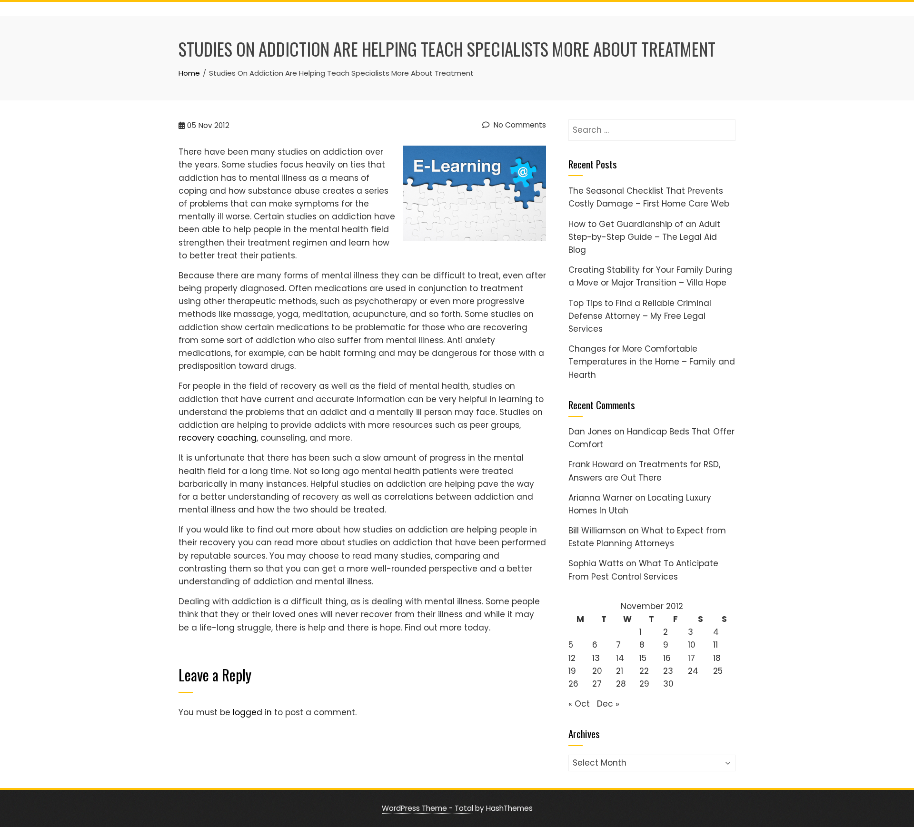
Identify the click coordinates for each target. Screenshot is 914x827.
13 (596, 658)
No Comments (519, 125)
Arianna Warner (600, 497)
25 (718, 671)
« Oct (579, 703)
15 (642, 658)
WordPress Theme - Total (427, 808)
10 (691, 644)
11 (715, 644)
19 (572, 671)
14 (620, 658)
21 (619, 671)
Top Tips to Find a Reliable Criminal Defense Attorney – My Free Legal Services (639, 316)
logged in (252, 712)
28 (621, 683)
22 (644, 671)
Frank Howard (596, 464)
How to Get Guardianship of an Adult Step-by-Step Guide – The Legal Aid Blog (644, 237)
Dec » (608, 703)
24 (693, 671)
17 (691, 658)
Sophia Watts (596, 563)
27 (597, 683)
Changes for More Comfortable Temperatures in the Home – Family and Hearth (651, 361)
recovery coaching (218, 437)
